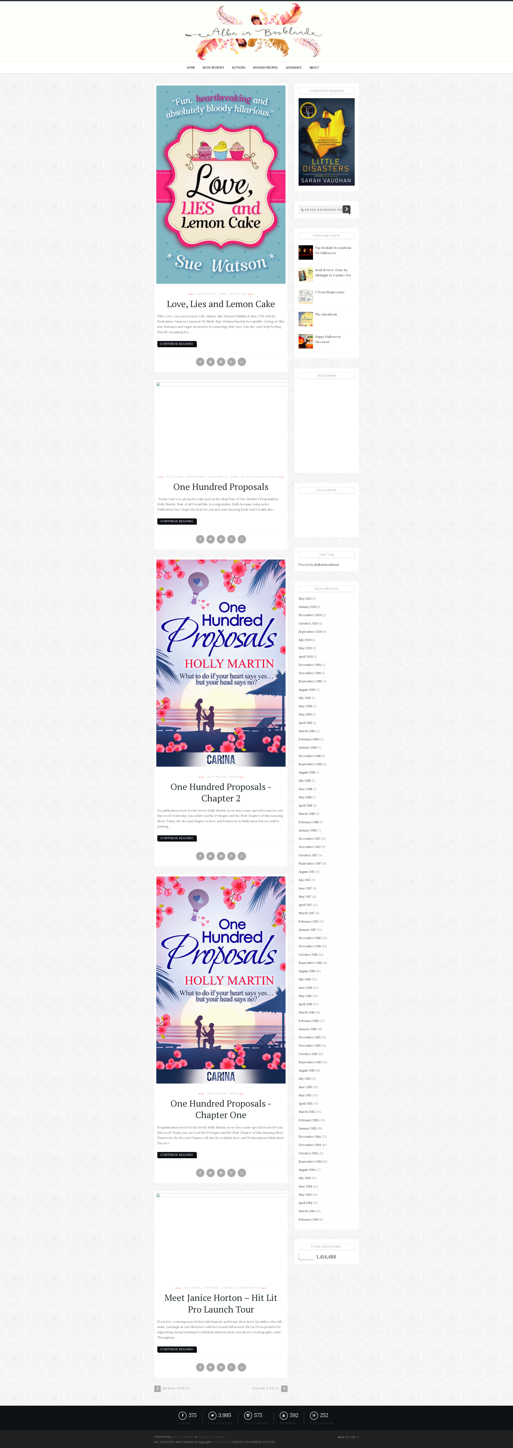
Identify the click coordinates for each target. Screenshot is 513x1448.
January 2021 (307, 607)
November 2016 (310, 946)
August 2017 (307, 872)
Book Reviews (206, 294)
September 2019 (310, 681)
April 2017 (305, 905)
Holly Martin (218, 476)
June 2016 (305, 988)
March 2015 (307, 1112)
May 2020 (305, 648)
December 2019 (310, 665)
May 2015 (305, 1095)
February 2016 (309, 1021)
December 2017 (310, 839)
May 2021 (305, 598)
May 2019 (305, 714)
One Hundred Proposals (221, 486)
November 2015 (310, 1045)
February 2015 (308, 1120)
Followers (256, 1423)
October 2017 (308, 855)
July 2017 (305, 880)
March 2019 (307, 731)
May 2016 (305, 996)
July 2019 (305, 698)
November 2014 (310, 1145)
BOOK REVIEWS (213, 67)
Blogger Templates (211, 1437)
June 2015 (305, 1087)
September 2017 (310, 863)
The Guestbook (326, 314)
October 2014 (308, 1153)
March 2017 (307, 913)
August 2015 (307, 1070)
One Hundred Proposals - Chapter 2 (221, 792)
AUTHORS (238, 67)
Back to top (347, 1437)
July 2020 (305, 640)
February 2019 (309, 739)
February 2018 (308, 822)
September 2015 (310, 1062)
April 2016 (305, 1004)
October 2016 (308, 955)
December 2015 (310, 1037)
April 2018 (305, 805)
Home (223, 294)
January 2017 (307, 930)
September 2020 (310, 632)
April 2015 (305, 1103)
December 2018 (310, 756)
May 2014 (305, 1195)
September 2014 (310, 1161)
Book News (211, 1287)
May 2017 (305, 897)
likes (185, 1423)
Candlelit (229, 1287)
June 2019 (305, 706)
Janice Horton (249, 1287)
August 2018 (307, 772)
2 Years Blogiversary (329, 292)
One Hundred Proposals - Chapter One (221, 1109)
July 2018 (305, 781)
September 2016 (310, 963)
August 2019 (307, 690)
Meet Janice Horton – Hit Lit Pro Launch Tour (221, 1303)
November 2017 (310, 847)
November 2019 (310, 673)
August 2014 (307, 1170)
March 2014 (307, 1211)
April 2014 (305, 1203)
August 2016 (307, 971)
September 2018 (310, 764)
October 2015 (308, 1054)
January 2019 (308, 747)
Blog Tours (175, 476)
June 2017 (305, 888)
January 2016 (308, 1029)
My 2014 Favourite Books (259, 476)
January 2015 (307, 1128)
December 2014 (310, 1137)
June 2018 (305, 789)
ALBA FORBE (221, 1442)
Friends (288, 1423)
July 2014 (305, 1178)
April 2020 (306, 656)
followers (220, 1423)
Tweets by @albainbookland (319, 565)
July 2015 (305, 1079)
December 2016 (310, 938)
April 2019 (305, 723)
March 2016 (307, 1012)
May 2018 (305, 797)
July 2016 (305, 979)
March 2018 (307, 814)
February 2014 (309, 1219)
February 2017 (308, 921)
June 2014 (305, 1186)
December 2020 (310, 615)
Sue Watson (238, 294)
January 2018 (307, 830)
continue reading (176, 344)
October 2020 (308, 623)
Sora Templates (183, 1437)
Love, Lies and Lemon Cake (221, 304)
